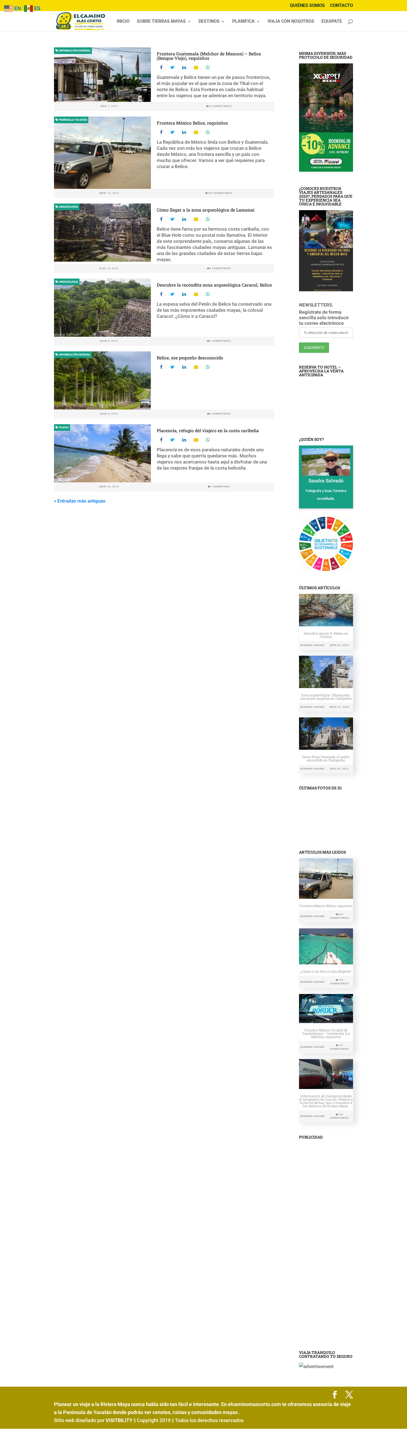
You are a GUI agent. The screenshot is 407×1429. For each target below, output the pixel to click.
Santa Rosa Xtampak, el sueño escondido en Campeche (326, 758)
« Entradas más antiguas (79, 501)
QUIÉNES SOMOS (307, 5)
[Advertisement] (326, 1247)
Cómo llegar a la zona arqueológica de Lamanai (205, 210)
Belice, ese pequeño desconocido (190, 358)
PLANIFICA (243, 21)
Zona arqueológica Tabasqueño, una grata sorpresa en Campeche (326, 697)
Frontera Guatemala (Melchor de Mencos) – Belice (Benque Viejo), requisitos (209, 56)
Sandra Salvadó (313, 645)
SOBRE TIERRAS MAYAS (161, 21)
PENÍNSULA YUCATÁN (72, 119)
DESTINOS (209, 21)
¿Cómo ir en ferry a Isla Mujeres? (325, 971)
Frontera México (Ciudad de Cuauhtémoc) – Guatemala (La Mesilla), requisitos (326, 1033)
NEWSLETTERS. (316, 305)
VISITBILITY (118, 1420)
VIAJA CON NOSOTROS (290, 21)
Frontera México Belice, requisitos (192, 123)
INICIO (123, 21)
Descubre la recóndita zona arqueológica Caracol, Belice (214, 285)
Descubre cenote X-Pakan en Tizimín (326, 635)
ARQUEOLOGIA (68, 206)
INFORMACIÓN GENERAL (74, 50)
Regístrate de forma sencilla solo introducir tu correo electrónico (324, 317)
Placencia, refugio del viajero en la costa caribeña (208, 430)
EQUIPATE (331, 21)
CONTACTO (341, 5)
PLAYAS (63, 427)
